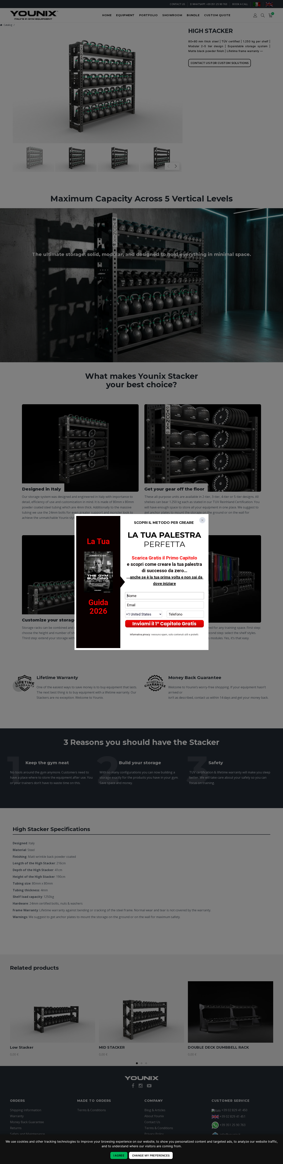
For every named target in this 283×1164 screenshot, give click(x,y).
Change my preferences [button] (151, 1155)
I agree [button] (118, 1155)
